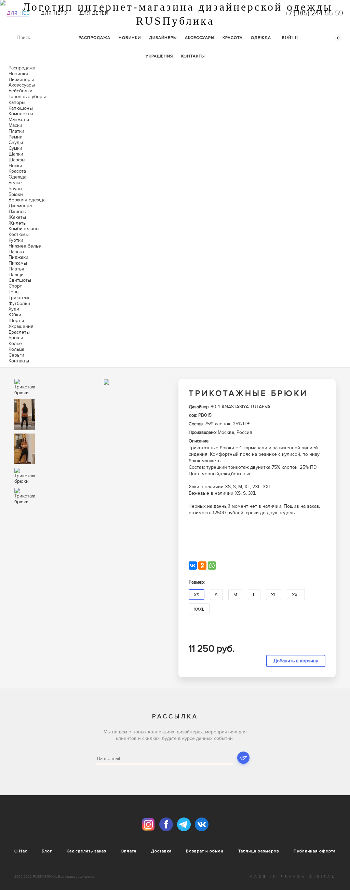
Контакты (193, 56)
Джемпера (20, 206)
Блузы (15, 188)
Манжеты (19, 119)
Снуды (16, 142)
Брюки (16, 194)
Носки (15, 166)
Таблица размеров (258, 851)
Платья (16, 269)
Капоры (17, 102)
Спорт (15, 286)
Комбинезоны (24, 228)
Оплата (128, 851)
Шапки (16, 154)
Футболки (19, 303)
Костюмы (19, 234)
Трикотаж (19, 298)
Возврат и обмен (205, 851)
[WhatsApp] (212, 565)
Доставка (161, 851)
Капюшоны (21, 108)
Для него (54, 13)
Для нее (18, 13)
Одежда (261, 37)
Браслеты (19, 332)
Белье (15, 183)
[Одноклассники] (202, 565)
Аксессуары (199, 37)
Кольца (16, 349)
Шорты (16, 320)
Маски (15, 125)
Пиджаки (18, 257)
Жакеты (17, 217)
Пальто (16, 252)
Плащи (16, 275)
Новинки (130, 37)
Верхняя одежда (27, 200)
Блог (47, 851)
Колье (15, 343)
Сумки (15, 148)
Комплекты (21, 114)
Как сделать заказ (86, 851)
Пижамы (18, 263)
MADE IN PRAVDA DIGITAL (293, 877)
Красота (233, 37)
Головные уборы (27, 96)
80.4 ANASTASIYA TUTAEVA (240, 407)
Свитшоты (20, 280)
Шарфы (17, 160)
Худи (14, 309)
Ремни (16, 137)
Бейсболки (20, 91)
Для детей (94, 13)
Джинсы (18, 211)
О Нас (20, 851)
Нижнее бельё (25, 246)
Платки (16, 131)
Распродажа (94, 37)
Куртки (16, 240)
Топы (14, 292)
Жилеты (18, 223)
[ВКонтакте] (193, 565)
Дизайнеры (163, 37)
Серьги (16, 355)
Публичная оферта (315, 851)
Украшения (159, 56)
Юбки (15, 315)
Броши (16, 338)
